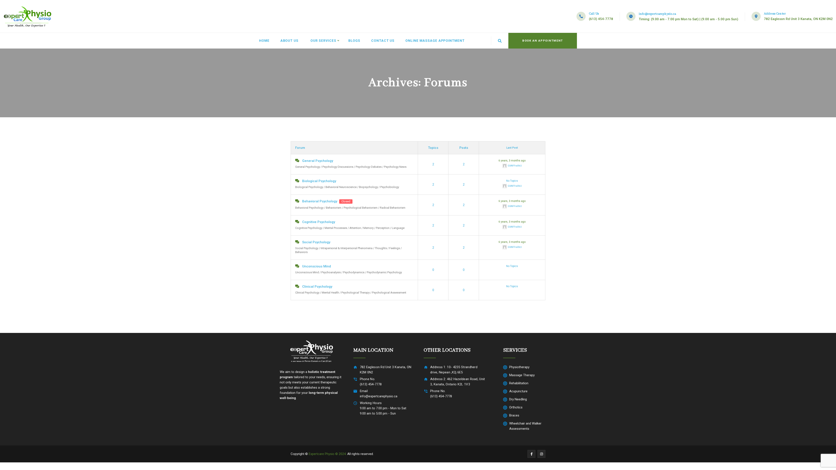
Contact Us (382, 41)
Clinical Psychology (317, 287)
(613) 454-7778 (601, 19)
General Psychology (317, 161)
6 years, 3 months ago (512, 160)
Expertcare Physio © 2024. (327, 454)
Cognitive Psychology (318, 222)
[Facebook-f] (531, 454)
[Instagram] (541, 454)
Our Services (323, 41)
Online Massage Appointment (434, 41)
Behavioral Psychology (319, 201)
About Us (289, 41)
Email (364, 391)
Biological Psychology (319, 181)
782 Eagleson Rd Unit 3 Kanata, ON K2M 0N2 (798, 19)
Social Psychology (316, 242)
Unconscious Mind (316, 266)
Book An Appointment (542, 40)
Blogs (354, 41)
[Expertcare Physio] (27, 16)
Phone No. (367, 379)
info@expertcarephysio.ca (657, 14)
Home (264, 41)
